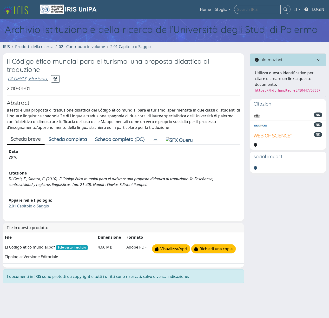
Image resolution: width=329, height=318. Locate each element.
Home (205, 9)
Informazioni (270, 59)
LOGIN (318, 9)
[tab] (155, 139)
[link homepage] (17, 9)
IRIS (6, 46)
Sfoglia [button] (221, 9)
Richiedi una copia (215, 248)
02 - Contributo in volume (82, 46)
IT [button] (296, 9)
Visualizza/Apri (172, 248)
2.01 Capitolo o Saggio (130, 46)
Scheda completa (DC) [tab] (120, 139)
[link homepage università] (68, 9)
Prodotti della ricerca (34, 46)
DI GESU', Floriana (27, 78)
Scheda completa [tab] (68, 139)
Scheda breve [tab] (26, 139)
